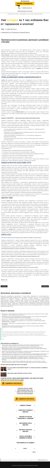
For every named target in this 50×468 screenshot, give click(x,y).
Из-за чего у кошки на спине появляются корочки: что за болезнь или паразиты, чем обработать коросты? (27, 368)
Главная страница (25, 405)
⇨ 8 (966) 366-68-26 (11, 29)
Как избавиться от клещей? (25, 442)
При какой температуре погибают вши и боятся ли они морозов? (14, 364)
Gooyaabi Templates (34, 465)
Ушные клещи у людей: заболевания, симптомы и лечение (19, 373)
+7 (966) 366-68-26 (26, 8)
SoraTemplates (20, 465)
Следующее (4, 286)
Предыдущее (45, 286)
